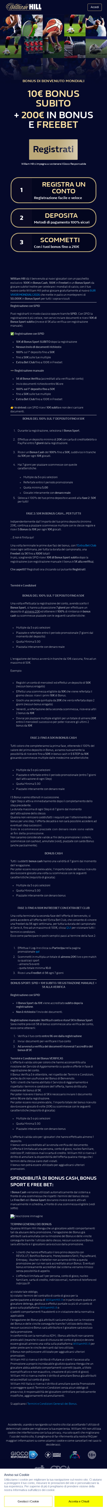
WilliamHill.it (54, 1300)
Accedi (95, 7)
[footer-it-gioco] (24, 1455)
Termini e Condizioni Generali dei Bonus (52, 1404)
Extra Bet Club (86, 545)
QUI (68, 927)
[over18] (92, 1455)
